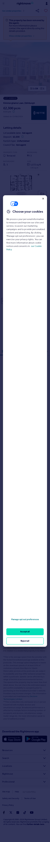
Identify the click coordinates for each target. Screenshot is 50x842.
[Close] (43, 198)
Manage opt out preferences (25, 619)
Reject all (25, 641)
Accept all (25, 631)
